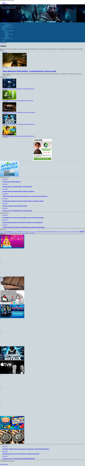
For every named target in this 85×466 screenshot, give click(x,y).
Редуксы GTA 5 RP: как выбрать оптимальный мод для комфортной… (18, 124)
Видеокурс (9, 231)
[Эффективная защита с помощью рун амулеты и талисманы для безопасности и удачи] (12, 443)
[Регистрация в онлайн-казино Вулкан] (12, 429)
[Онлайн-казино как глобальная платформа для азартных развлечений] (9, 111)
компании (77, 231)
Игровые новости (7, 27)
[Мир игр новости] (8, 17)
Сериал (26, 231)
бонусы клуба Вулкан (50, 231)
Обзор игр (5, 26)
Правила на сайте (9, 25)
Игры (6, 31)
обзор (82, 231)
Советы (29, 231)
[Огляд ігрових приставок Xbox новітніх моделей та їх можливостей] (9, 99)
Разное (4, 29)
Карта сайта (8, 24)
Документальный (9, 34)
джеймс (62, 231)
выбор (56, 231)
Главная (2, 42)
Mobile (6, 35)
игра (65, 231)
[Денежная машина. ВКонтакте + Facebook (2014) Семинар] (12, 345)
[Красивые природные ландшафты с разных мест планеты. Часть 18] (11, 387)
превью (11, 232)
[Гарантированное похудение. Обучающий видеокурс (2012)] (12, 331)
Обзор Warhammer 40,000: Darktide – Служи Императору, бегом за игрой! (29, 71)
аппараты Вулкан (41, 231)
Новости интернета (9, 30)
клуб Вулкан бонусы (71, 231)
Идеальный (14, 231)
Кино (3, 28)
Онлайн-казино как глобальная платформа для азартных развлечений (18, 112)
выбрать (59, 231)
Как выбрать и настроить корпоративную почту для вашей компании (18, 88)
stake (5, 231)
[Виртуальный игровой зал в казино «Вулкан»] (12, 317)
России (23, 231)
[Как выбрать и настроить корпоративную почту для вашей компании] (9, 87)
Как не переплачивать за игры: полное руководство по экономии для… (18, 136)
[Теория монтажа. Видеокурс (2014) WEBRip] (12, 262)
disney (1, 231)
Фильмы (7, 32)
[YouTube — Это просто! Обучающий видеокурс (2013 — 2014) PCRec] (12, 415)
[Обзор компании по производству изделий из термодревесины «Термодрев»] (12, 289)
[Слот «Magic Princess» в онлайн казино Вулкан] (12, 248)
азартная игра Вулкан (34, 231)
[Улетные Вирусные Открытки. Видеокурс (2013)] (12, 275)
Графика (7, 36)
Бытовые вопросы (7, 38)
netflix (3, 231)
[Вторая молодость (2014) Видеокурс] (12, 401)
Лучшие (20, 231)
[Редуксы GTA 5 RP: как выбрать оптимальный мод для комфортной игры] (9, 123)
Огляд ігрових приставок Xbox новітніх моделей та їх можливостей (17, 100)
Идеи (17, 231)
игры (67, 231)
